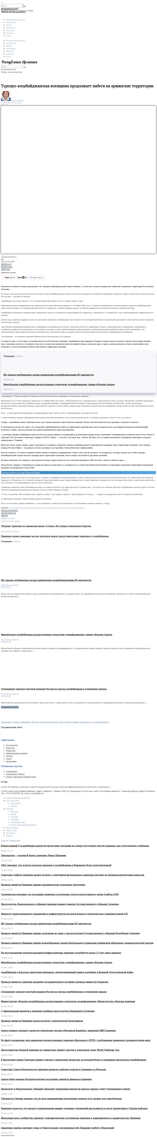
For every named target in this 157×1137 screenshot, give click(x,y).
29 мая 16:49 (7, 1064)
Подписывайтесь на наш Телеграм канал (20, 472)
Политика (79, 507)
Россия (14, 811)
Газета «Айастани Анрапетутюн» (21, 776)
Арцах (55, 507)
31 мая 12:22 (7, 851)
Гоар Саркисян (17, 100)
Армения (28, 507)
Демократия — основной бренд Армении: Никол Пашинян (33, 855)
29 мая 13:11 (7, 1103)
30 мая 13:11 (7, 958)
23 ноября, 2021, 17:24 (11, 102)
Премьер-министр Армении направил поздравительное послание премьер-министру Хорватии (54, 981)
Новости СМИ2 (8, 518)
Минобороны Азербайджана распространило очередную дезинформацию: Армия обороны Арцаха (59, 384)
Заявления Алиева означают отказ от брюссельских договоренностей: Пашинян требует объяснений (57, 1127)
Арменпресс (12, 771)
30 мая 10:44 (7, 1006)
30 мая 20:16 (7, 928)
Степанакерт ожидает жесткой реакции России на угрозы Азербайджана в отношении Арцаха (54, 688)
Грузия (14, 816)
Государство (11, 22)
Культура (9, 33)
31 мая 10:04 (7, 870)
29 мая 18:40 (7, 1055)
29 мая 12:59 (7, 1113)
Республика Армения (10, 585)
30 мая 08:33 (7, 1035)
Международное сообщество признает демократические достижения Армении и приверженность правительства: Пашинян (71, 1118)
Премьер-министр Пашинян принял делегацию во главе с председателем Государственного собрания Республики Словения (70, 933)
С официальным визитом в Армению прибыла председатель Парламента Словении (48, 1011)
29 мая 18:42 (7, 1045)
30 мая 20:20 (7, 919)
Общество (10, 30)
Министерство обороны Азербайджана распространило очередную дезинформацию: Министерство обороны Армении (68, 1001)
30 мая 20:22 (7, 909)
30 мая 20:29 (7, 889)
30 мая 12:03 (7, 977)
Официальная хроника (15, 19)
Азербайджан (16, 507)
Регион (9, 25)
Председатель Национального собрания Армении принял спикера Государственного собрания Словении (60, 904)
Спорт (8, 35)
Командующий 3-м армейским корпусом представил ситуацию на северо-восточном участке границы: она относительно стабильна (75, 845)
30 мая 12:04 (7, 967)
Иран (13, 814)
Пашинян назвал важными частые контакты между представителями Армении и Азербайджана (55, 722)
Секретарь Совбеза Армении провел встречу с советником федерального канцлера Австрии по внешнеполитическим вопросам (72, 874)
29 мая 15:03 (7, 1094)
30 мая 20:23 (7, 899)
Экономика (10, 27)
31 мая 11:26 (7, 860)
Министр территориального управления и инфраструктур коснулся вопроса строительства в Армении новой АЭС (64, 913)
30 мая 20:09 (7, 938)
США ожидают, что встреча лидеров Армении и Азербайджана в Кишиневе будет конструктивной (56, 865)
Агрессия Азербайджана (23, 824)
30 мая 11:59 (7, 996)
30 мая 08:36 (7, 1026)
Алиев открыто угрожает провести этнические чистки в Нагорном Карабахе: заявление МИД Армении (58, 1030)
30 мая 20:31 (7, 880)
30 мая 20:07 (7, 948)
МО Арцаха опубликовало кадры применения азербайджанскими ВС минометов (48, 374)
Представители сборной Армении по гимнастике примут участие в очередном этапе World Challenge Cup (60, 1049)
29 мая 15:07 (7, 1084)
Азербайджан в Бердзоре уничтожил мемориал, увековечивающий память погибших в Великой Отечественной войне (67, 972)
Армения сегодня (42, 507)
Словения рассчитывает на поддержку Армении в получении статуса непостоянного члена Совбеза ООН (59, 894)
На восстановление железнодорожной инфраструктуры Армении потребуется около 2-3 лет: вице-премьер (61, 952)
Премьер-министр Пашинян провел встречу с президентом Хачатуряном (42, 1020)
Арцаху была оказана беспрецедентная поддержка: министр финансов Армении (46, 1079)
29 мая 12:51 (7, 1123)
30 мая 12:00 (7, 987)
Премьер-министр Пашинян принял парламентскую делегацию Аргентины (43, 884)
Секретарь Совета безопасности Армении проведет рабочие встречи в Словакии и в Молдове (53, 1069)
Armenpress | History (15, 774)
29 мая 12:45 (7, 1132)
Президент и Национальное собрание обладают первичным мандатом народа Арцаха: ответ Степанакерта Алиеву (65, 1088)
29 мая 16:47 (7, 1074)
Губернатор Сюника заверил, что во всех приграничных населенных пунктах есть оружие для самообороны (61, 1098)
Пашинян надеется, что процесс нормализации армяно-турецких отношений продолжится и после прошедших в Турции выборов (74, 1108)
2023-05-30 (8, 380)
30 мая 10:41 (7, 1016)
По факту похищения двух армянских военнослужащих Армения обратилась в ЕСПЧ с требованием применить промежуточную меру (75, 1040)
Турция (15, 819)
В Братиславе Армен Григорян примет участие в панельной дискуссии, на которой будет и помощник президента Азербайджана (73, 1059)
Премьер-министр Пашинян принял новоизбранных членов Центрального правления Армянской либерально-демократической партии (77, 942)
